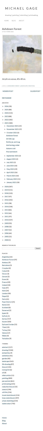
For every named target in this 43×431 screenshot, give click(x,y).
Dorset (4, 276)
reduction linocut (8, 387)
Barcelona (5, 265)
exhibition (5, 356)
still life (4, 392)
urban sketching (8, 401)
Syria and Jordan (8, 324)
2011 (7, 216)
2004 (7, 240)
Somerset (5, 310)
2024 (7, 113)
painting (31, 86)
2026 (7, 106)
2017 (7, 196)
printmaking (6, 384)
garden (4, 358)
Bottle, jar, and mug (13, 142)
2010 (7, 220)
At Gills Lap (10, 139)
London (4, 293)
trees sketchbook (8, 398)
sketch (4, 389)
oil (3, 372)
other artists (6, 375)
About (21, 20)
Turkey (4, 330)
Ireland (4, 285)
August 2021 (11, 159)
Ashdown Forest (13, 86)
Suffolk (4, 316)
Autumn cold (10, 148)
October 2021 (12, 133)
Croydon (5, 268)
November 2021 (13, 129)
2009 (7, 223)
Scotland (5, 307)
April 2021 (11, 172)
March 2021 (11, 176)
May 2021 (10, 169)
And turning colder (13, 145)
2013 (7, 210)
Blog (14, 20)
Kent (4, 291)
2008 (7, 227)
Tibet (4, 327)
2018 (7, 193)
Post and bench (11, 152)
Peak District (7, 302)
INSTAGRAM (6, 98)
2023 (7, 116)
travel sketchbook (8, 395)
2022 (7, 120)
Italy (3, 288)
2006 (7, 233)
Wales (4, 336)
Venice (4, 333)
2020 (7, 187)
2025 (7, 110)
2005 (7, 236)
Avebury (5, 262)
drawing (5, 350)
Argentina (5, 257)
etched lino (6, 353)
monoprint (6, 370)
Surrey (4, 319)
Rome (4, 305)
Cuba (4, 271)
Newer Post (8, 91)
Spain (4, 313)
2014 (7, 207)
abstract (5, 347)
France (4, 282)
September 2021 (13, 156)
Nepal (4, 296)
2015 (7, 203)
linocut (4, 367)
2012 (7, 213)
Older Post (35, 91)
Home (6, 20)
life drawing (6, 364)
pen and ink (6, 381)
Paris (4, 299)
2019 (7, 190)
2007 (7, 230)
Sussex (4, 322)
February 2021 (12, 179)
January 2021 (11, 182)
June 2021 (10, 166)
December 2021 (13, 126)
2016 (7, 200)
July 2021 (10, 162)
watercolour (6, 403)
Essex (4, 279)
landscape (24, 86)
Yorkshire (5, 338)
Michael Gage (21, 8)
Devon (4, 274)
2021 (7, 123)
